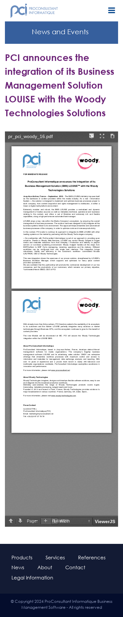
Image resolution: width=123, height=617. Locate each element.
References (92, 557)
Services (55, 557)
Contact (75, 567)
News (17, 567)
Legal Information (32, 577)
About (44, 567)
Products (21, 557)
